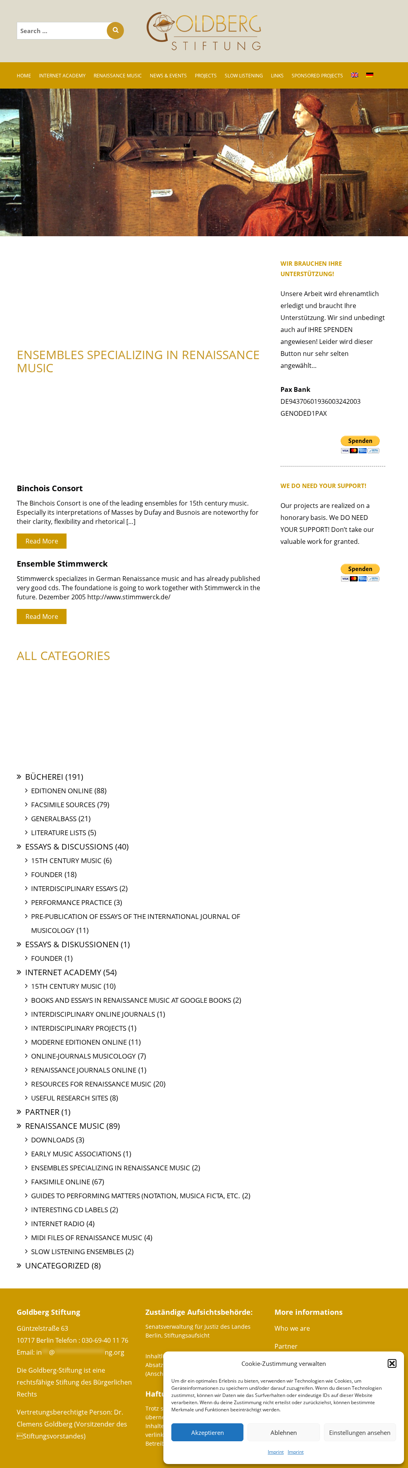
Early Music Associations (76, 1153)
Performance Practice (71, 902)
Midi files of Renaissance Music (86, 1237)
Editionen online (61, 790)
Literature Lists (58, 832)
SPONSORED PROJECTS (317, 75)
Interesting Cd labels (69, 1209)
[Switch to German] (369, 75)
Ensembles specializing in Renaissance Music (110, 1167)
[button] (392, 1363)
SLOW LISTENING (244, 75)
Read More (42, 541)
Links (277, 75)
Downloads (52, 1139)
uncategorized (57, 1265)
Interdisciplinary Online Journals (93, 1014)
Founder (47, 874)
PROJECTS (206, 75)
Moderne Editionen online (79, 1042)
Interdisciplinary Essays (74, 888)
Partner (42, 1111)
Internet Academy (63, 972)
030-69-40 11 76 (105, 1340)
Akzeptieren (207, 1432)
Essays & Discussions (69, 846)
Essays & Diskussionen (72, 944)
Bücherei (44, 776)
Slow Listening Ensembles (77, 1251)
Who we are (292, 1328)
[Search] (115, 30)
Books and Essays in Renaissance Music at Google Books (131, 1000)
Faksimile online (60, 1181)
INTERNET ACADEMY (62, 75)
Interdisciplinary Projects (78, 1028)
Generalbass (53, 818)
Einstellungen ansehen (359, 1432)
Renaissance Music (64, 1125)
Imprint (276, 1451)
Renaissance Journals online (83, 1070)
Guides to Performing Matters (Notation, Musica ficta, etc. (135, 1195)
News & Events (168, 75)
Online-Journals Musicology (83, 1056)
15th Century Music (66, 860)
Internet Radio (57, 1223)
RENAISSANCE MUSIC (118, 75)
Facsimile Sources (63, 804)
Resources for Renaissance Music (91, 1084)
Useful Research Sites (69, 1097)
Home (24, 75)
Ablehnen (284, 1432)
